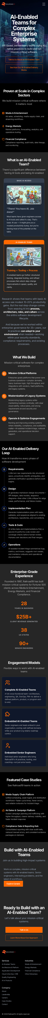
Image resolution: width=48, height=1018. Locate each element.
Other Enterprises (31, 974)
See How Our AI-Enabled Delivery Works (24, 68)
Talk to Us (24, 930)
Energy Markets (30, 967)
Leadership (6, 994)
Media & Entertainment (33, 964)
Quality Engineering (9, 977)
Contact (5, 1004)
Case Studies (6, 1001)
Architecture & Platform (10, 967)
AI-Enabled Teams (8, 964)
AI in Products (7, 980)
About (4, 991)
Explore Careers (13, 884)
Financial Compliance (32, 971)
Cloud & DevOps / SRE (10, 974)
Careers (4, 998)
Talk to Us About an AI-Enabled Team (23, 59)
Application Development (11, 971)
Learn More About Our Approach (24, 938)
